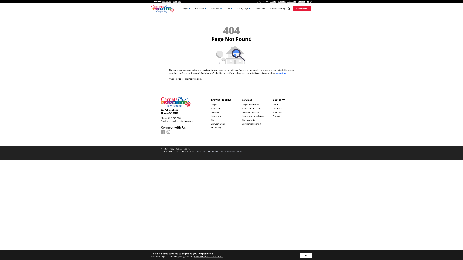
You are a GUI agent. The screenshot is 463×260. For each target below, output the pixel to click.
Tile (212, 120)
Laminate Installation (251, 112)
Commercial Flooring (251, 124)
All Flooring (216, 128)
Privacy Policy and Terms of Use (208, 256)
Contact (276, 116)
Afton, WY (177, 1)
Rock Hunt (277, 112)
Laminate (215, 112)
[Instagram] (311, 2)
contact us (281, 73)
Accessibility (213, 151)
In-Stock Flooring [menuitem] (277, 8)
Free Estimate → (302, 9)
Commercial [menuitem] (260, 8)
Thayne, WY (166, 1)
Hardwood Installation (252, 108)
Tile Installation (249, 120)
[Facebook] (308, 2)
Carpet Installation (250, 105)
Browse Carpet (218, 124)
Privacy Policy (201, 151)
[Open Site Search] (289, 9)
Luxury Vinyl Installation (253, 116)
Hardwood (215, 108)
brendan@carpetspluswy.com (180, 121)
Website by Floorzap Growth (231, 151)
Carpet (214, 105)
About (275, 105)
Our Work (277, 108)
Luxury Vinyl (216, 116)
